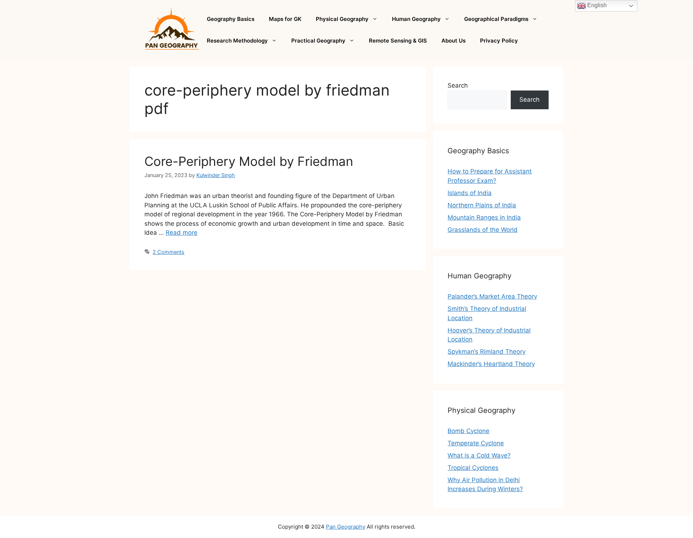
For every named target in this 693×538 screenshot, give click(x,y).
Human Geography (416, 19)
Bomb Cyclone (468, 431)
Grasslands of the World (483, 229)
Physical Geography (342, 19)
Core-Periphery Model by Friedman (248, 161)
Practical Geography (318, 40)
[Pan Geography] (172, 29)
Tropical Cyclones (473, 467)
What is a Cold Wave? (479, 455)
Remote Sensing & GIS (398, 40)
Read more (181, 232)
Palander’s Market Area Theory (492, 296)
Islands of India (470, 193)
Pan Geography (345, 526)
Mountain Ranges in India (484, 217)
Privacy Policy (499, 40)
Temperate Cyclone (476, 443)
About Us (453, 40)
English (596, 5)
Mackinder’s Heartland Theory (491, 363)
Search (458, 85)
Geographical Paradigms (496, 19)
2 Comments (168, 252)
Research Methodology (237, 40)
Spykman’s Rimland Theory (487, 351)
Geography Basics (230, 19)
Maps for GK (285, 19)
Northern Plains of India (482, 205)
